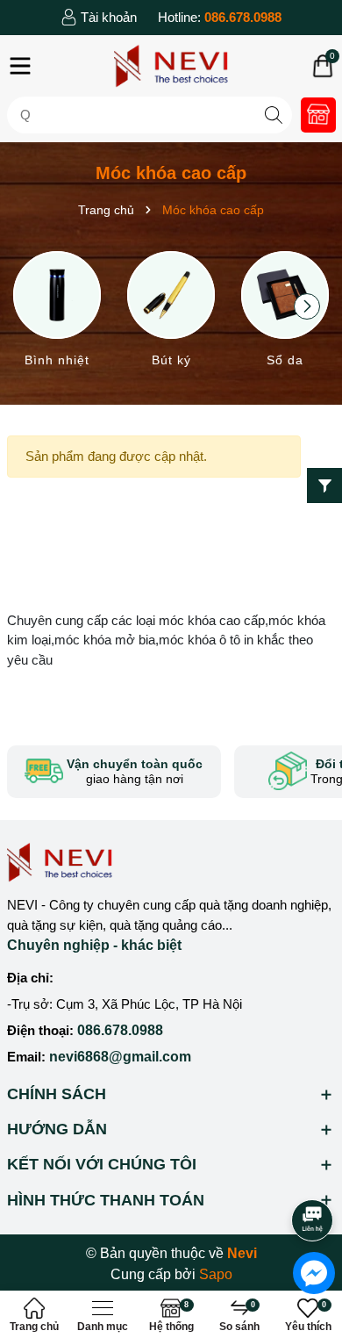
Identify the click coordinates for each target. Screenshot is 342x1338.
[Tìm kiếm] (274, 114)
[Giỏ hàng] (323, 66)
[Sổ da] (285, 312)
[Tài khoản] (99, 17)
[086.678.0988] (219, 17)
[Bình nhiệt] (57, 312)
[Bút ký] (171, 312)
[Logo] (171, 66)
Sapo (215, 1274)
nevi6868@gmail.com (120, 1056)
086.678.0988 (120, 1030)
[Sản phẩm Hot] (318, 115)
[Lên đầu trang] (313, 1171)
